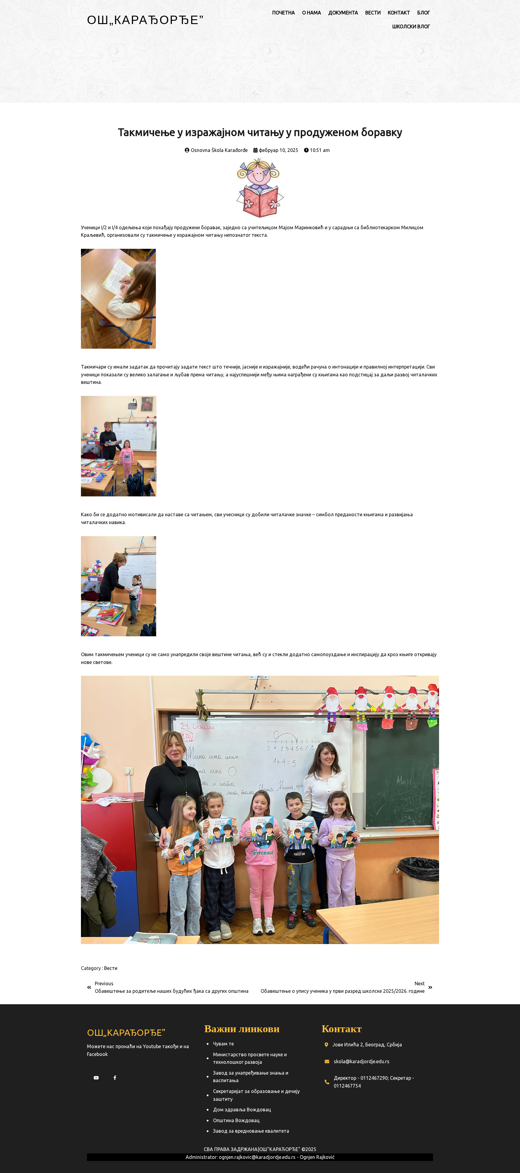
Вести (110, 968)
